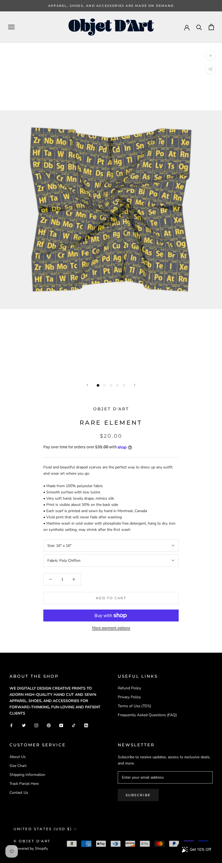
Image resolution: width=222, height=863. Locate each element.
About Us (17, 756)
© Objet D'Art (32, 841)
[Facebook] (11, 725)
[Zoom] (210, 55)
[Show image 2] (104, 385)
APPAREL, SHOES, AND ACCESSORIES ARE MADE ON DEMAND (111, 6)
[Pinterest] (49, 725)
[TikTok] (74, 725)
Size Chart (18, 765)
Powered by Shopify (31, 848)
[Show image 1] (98, 385)
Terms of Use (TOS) (134, 706)
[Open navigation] (11, 27)
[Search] (199, 27)
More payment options (111, 627)
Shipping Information (27, 774)
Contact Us (18, 792)
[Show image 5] (124, 385)
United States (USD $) (43, 829)
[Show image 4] (117, 385)
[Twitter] (24, 725)
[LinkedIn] (86, 725)
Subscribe (138, 795)
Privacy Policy (129, 697)
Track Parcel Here (24, 783)
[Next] (134, 385)
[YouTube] (61, 725)
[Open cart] (211, 27)
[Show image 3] (111, 385)
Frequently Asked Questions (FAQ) (147, 715)
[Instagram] (36, 725)
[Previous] (87, 385)
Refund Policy (129, 688)
